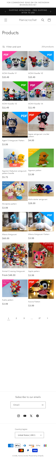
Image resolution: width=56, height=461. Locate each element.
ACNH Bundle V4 (35, 104)
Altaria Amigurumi (9, 234)
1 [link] (8, 318)
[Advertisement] (28, 358)
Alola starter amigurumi (38, 199)
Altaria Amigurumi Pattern (38, 234)
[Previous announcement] (5, 11)
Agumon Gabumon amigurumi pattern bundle (14, 172)
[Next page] (47, 318)
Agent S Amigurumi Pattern (13, 140)
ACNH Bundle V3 (9, 104)
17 (40, 318)
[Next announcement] (51, 11)
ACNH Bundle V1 (9, 73)
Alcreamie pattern (9, 204)
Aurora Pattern (34, 302)
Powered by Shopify (36, 456)
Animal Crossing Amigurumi (13, 271)
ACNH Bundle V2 (35, 73)
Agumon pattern (34, 170)
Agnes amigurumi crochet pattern (38, 135)
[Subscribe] (42, 405)
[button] (6, 20)
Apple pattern (33, 271)
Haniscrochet (23, 456)
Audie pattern (7, 300)
